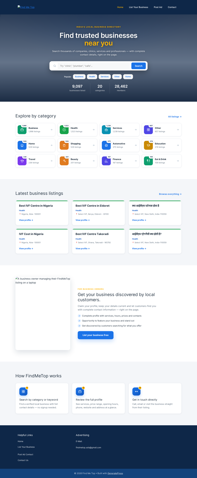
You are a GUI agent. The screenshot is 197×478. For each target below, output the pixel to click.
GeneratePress (115, 473)
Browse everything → (170, 194)
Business (79, 76)
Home (120, 7)
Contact (172, 7)
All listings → (175, 116)
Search (138, 65)
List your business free (96, 335)
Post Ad (158, 7)
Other (117, 76)
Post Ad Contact (25, 454)
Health (92, 76)
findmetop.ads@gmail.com (88, 447)
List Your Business (138, 7)
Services (105, 76)
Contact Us (23, 460)
